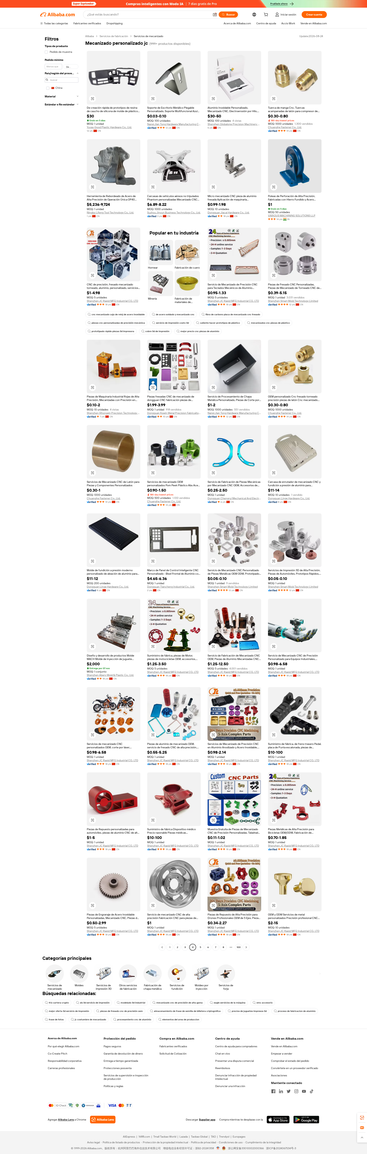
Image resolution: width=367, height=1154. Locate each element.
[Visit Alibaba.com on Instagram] (296, 1091)
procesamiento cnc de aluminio (134, 1019)
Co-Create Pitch (57, 1053)
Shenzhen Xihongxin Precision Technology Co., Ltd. (113, 413)
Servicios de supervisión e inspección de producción (126, 1077)
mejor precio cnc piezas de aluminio (199, 331)
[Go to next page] (246, 947)
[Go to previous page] (162, 947)
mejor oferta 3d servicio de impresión (69, 1011)
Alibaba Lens (66, 1119)
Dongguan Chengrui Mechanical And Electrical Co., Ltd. (234, 498)
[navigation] (61, 492)
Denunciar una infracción (230, 1086)
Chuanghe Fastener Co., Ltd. (285, 127)
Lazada (183, 1136)
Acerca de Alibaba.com (62, 1038)
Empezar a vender (281, 1053)
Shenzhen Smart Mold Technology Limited (293, 300)
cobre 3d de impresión (157, 331)
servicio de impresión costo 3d (172, 323)
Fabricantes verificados (173, 1046)
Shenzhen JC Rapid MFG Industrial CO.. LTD (112, 300)
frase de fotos (56, 1019)
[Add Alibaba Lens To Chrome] (102, 1119)
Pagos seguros (112, 1046)
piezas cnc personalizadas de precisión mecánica (118, 323)
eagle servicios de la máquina (229, 1002)
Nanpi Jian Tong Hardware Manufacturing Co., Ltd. (174, 124)
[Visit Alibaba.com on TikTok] (311, 1091)
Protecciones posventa (118, 1068)
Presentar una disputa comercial (234, 1060)
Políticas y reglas (113, 1086)
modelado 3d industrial (133, 1002)
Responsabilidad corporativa (64, 1060)
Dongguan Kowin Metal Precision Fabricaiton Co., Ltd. (174, 413)
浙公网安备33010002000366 (246, 1148)
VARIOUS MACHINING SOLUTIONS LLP (291, 215)
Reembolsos (222, 1068)
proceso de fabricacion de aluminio (297, 1011)
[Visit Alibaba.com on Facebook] (273, 1091)
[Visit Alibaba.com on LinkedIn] (281, 1091)
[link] (362, 1118)
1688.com (144, 1136)
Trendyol (224, 1136)
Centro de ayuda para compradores (236, 1046)
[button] (215, 14)
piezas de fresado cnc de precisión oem (121, 1011)
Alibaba (89, 36)
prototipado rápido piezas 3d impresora (113, 331)
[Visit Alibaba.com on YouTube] (304, 1091)
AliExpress (129, 1136)
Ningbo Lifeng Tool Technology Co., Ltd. (110, 212)
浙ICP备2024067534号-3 (281, 1148)
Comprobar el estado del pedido (290, 1060)
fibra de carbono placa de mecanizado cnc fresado (232, 314)
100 (239, 947)
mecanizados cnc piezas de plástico (270, 323)
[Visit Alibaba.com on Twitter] (288, 1091)
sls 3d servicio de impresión (95, 1002)
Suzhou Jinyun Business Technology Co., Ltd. (174, 212)
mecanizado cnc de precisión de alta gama (179, 1002)
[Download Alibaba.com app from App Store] (278, 1119)
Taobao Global (199, 1136)
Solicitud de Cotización (173, 1053)
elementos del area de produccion (180, 1019)
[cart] (267, 15)
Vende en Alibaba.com (284, 1046)
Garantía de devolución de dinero (123, 1053)
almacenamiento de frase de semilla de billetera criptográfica (187, 1011)
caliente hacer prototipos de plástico (220, 323)
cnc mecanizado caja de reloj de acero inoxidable (118, 314)
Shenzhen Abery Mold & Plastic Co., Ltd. (110, 675)
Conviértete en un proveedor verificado (294, 1068)
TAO (213, 1136)
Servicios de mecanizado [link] (148, 36)
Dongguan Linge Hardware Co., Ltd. (289, 498)
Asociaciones (279, 1075)
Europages (239, 1136)
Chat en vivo (222, 1053)
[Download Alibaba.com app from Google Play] (306, 1119)
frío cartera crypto (59, 1002)
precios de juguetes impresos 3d (249, 1011)
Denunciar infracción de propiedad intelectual (236, 1077)
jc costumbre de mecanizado (90, 1019)
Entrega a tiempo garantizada (121, 1060)
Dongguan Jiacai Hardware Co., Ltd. (228, 212)
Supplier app (207, 1119)
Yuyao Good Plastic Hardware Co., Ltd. (109, 127)
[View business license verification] (218, 1148)
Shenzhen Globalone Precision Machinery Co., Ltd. (234, 124)
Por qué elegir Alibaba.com (63, 1046)
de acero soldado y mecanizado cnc (175, 314)
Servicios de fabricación (114, 36)
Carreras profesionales (61, 1068)
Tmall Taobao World (164, 1136)
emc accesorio (265, 1002)
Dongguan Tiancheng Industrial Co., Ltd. (171, 586)
